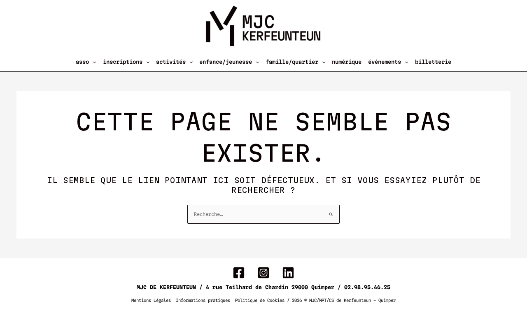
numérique (346, 62)
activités (171, 62)
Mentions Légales (151, 300)
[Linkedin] (288, 273)
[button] (92, 62)
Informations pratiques (203, 300)
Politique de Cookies (259, 300)
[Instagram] (263, 273)
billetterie (433, 62)
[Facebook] (239, 273)
